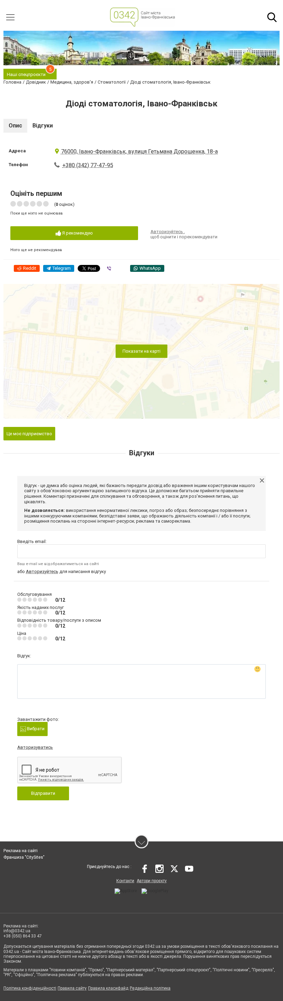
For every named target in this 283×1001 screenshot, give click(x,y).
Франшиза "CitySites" (24, 857)
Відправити (43, 793)
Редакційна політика (150, 988)
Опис (15, 125)
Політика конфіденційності (29, 988)
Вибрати (35, 728)
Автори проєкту (152, 880)
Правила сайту (72, 988)
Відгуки (42, 125)
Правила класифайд (108, 988)
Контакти (125, 880)
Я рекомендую (77, 233)
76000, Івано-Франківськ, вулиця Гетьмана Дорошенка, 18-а (139, 151)
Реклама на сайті (20, 850)
